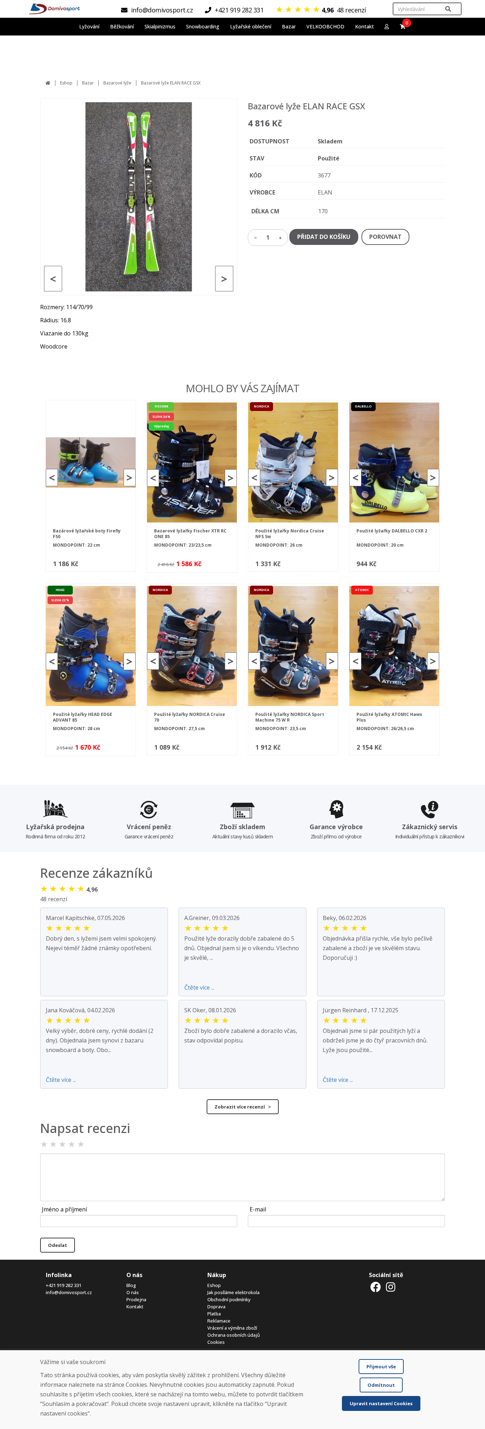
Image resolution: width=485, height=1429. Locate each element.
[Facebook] (375, 1287)
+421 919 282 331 (63, 1285)
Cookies (216, 1342)
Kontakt (364, 26)
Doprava (216, 1306)
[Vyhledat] (448, 9)
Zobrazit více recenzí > (242, 1107)
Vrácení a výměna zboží (232, 1328)
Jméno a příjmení (64, 1209)
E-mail (258, 1209)
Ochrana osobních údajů (233, 1335)
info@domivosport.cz (69, 1292)
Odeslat (57, 1245)
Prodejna (136, 1299)
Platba (214, 1313)
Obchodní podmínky (229, 1299)
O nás (132, 1292)
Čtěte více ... (199, 987)
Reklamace (218, 1321)
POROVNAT (385, 237)
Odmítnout (381, 1385)
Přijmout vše (381, 1366)
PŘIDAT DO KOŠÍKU (323, 237)
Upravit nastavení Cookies (381, 1403)
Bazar (88, 83)
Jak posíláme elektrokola (233, 1292)
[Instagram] (390, 1287)
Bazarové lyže (117, 83)
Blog (131, 1285)
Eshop (66, 83)
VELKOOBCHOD (325, 26)
